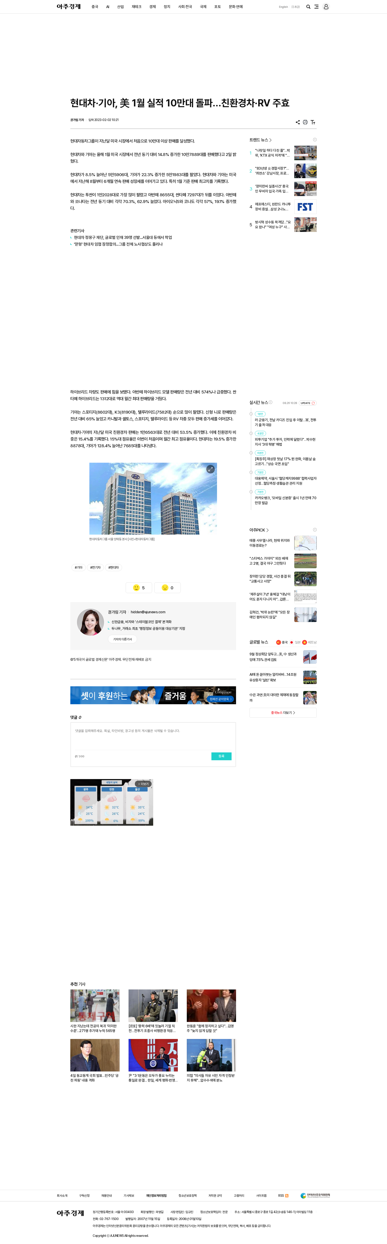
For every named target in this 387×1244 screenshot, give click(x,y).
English (283, 7)
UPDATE (306, 403)
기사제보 (129, 1195)
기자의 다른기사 (122, 639)
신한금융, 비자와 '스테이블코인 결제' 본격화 (142, 622)
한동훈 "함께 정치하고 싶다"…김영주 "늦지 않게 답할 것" (210, 1028)
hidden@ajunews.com (148, 612)
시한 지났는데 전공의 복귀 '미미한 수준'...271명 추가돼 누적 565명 (93, 1028)
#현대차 (113, 568)
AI (107, 6)
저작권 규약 (215, 1195)
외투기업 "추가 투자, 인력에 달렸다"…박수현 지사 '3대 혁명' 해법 (285, 442)
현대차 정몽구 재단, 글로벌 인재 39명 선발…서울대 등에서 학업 (123, 237)
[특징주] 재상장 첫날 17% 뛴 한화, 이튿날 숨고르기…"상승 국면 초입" (285, 461)
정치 (167, 6)
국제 (203, 6)
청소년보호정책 (187, 1195)
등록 (221, 756)
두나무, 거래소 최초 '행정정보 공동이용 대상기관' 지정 (148, 628)
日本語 (295, 7)
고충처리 (239, 1195)
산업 (120, 6)
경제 (152, 6)
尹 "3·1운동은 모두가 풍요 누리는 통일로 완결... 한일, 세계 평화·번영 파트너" (152, 1078)
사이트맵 (261, 1195)
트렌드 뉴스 (258, 140)
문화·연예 (236, 6)
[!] (315, 139)
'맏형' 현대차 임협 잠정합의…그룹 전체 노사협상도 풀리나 (118, 244)
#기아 (78, 568)
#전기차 (95, 568)
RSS (281, 1195)
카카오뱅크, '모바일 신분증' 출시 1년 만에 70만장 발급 (285, 500)
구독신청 (84, 1195)
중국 (95, 6)
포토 (217, 6)
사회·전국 (185, 6)
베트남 (312, 642)
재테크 (137, 6)
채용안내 (106, 1195)
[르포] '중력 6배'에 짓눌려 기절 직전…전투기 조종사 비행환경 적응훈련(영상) (152, 1028)
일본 (298, 642)
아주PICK (257, 530)
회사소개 (62, 1195)
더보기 (271, 714)
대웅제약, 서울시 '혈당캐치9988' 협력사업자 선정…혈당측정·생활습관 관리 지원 (285, 481)
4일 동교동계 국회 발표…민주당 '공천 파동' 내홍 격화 (94, 1077)
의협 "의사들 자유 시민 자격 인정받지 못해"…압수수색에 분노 (210, 1077)
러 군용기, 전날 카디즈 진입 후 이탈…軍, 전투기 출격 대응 (285, 422)
